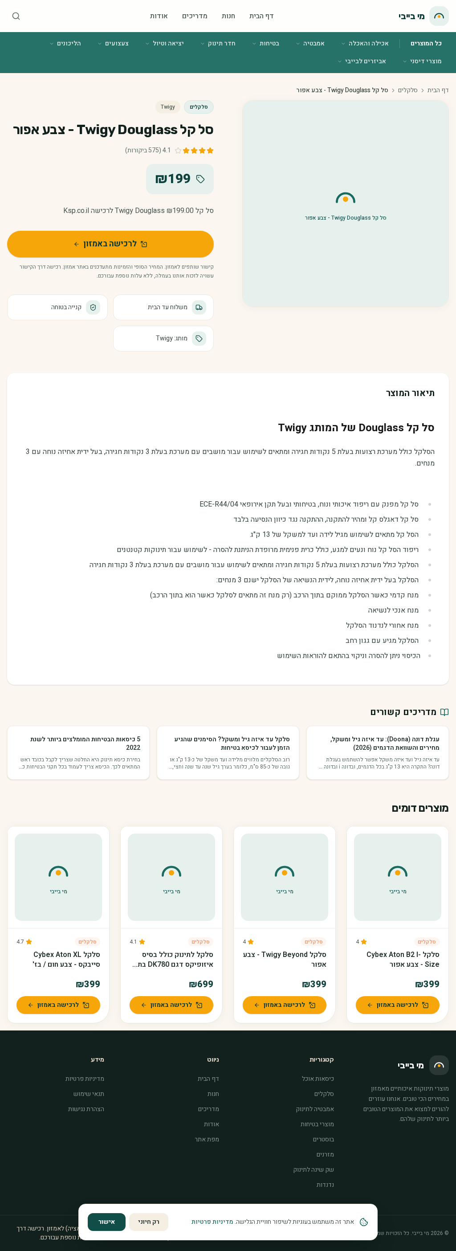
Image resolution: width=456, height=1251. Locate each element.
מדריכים (195, 16)
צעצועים (117, 43)
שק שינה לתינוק (313, 1169)
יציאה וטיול (168, 43)
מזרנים (325, 1154)
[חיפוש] (16, 16)
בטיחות (269, 43)
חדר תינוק (222, 43)
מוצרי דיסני (426, 61)
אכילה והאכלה (369, 43)
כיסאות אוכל (318, 1078)
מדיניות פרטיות (84, 1078)
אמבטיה (314, 43)
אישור (106, 1221)
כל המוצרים (426, 43)
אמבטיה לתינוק (315, 1109)
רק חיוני (148, 1221)
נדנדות (325, 1185)
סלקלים (408, 90)
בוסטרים (323, 1139)
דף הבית (261, 16)
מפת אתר (207, 1139)
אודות (159, 16)
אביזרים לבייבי (365, 61)
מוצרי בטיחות (317, 1124)
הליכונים (69, 43)
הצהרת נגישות (86, 1109)
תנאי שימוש (88, 1094)
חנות (228, 16)
